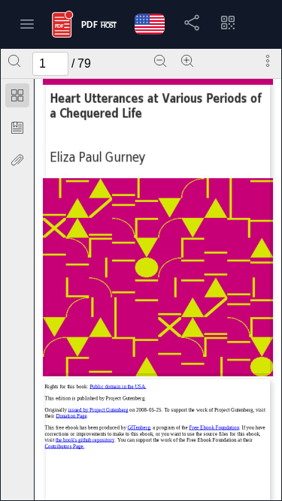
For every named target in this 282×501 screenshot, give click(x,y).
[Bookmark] (17, 128)
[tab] (17, 98)
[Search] (14, 61)
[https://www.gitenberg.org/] (139, 427)
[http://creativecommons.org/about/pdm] (118, 387)
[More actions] (268, 61)
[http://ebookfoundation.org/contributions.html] (65, 446)
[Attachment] (17, 160)
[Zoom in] (187, 61)
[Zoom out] (160, 61)
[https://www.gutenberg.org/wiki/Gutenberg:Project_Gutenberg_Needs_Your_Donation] (71, 416)
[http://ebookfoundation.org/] (215, 427)
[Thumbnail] (17, 95)
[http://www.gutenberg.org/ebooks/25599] (98, 410)
